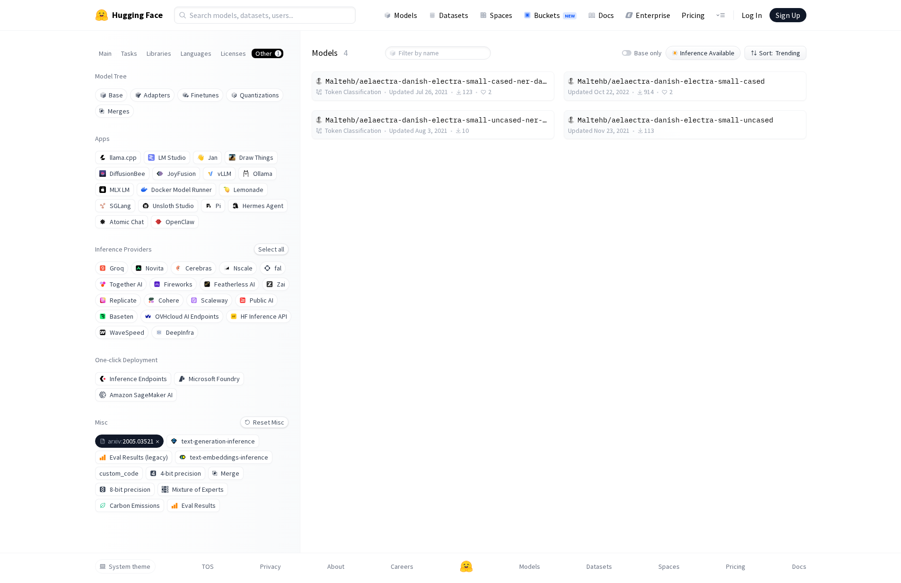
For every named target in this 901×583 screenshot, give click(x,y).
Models (405, 15)
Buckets (554, 15)
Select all (271, 249)
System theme (129, 566)
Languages (196, 53)
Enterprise (653, 15)
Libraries (159, 53)
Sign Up (788, 15)
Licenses (233, 53)
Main (105, 53)
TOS (208, 566)
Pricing (693, 15)
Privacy (270, 566)
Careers (402, 566)
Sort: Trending (779, 53)
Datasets (453, 15)
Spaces (501, 15)
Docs (606, 15)
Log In (752, 15)
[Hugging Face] (466, 566)
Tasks (129, 53)
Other (267, 53)
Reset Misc (268, 422)
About (335, 566)
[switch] (626, 53)
